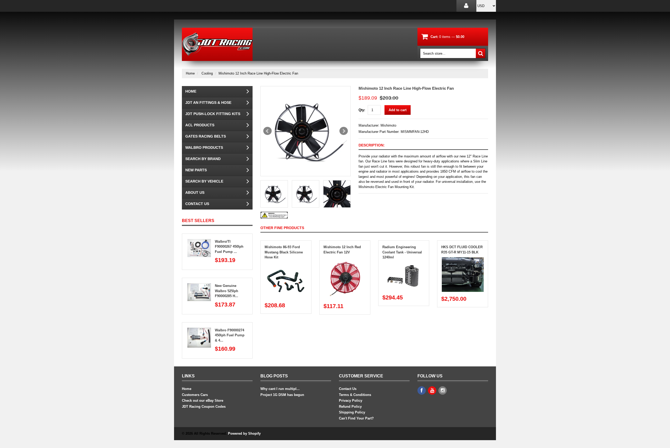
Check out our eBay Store (202, 400)
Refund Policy (350, 407)
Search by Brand (203, 159)
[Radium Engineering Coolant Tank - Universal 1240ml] (404, 265)
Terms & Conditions (355, 395)
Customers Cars (195, 395)
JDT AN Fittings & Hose (208, 102)
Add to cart (397, 110)
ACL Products (199, 125)
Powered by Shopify (244, 433)
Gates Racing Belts (205, 136)
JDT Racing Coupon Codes (204, 407)
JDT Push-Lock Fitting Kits (212, 114)
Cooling (207, 73)
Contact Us (197, 204)
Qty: (362, 110)
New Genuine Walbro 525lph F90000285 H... (226, 291)
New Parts (196, 170)
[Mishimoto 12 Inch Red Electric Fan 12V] (345, 260)
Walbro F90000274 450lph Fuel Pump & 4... (229, 335)
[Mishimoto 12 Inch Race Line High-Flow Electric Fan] (305, 131)
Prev (267, 131)
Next (343, 131)
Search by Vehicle (204, 181)
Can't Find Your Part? (356, 418)
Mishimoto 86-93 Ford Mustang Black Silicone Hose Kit (284, 252)
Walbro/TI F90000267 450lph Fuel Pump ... (229, 247)
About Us (194, 192)
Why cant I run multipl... (280, 389)
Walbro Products (204, 147)
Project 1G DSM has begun (282, 395)
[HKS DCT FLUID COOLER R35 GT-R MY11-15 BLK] (463, 260)
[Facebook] (421, 390)
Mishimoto (388, 125)
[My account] (466, 6)
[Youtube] (432, 390)
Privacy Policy (350, 400)
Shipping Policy (352, 412)
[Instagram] (442, 390)
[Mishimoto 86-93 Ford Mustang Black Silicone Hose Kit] (286, 265)
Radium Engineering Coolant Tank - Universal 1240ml (402, 252)
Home (190, 73)
